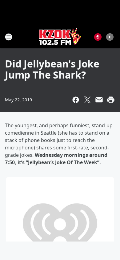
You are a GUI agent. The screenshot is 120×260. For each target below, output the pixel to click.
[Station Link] (60, 37)
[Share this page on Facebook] (75, 99)
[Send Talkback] (98, 37)
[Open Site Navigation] (8, 37)
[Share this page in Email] (99, 99)
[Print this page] (110, 99)
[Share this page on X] (87, 99)
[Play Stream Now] (110, 37)
